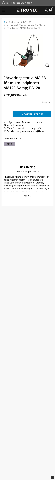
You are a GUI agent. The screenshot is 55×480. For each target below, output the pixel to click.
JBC (24, 22)
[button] (51, 10)
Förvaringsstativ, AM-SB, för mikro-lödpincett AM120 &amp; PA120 (25, 26)
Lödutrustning (14, 22)
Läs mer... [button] (46, 102)
